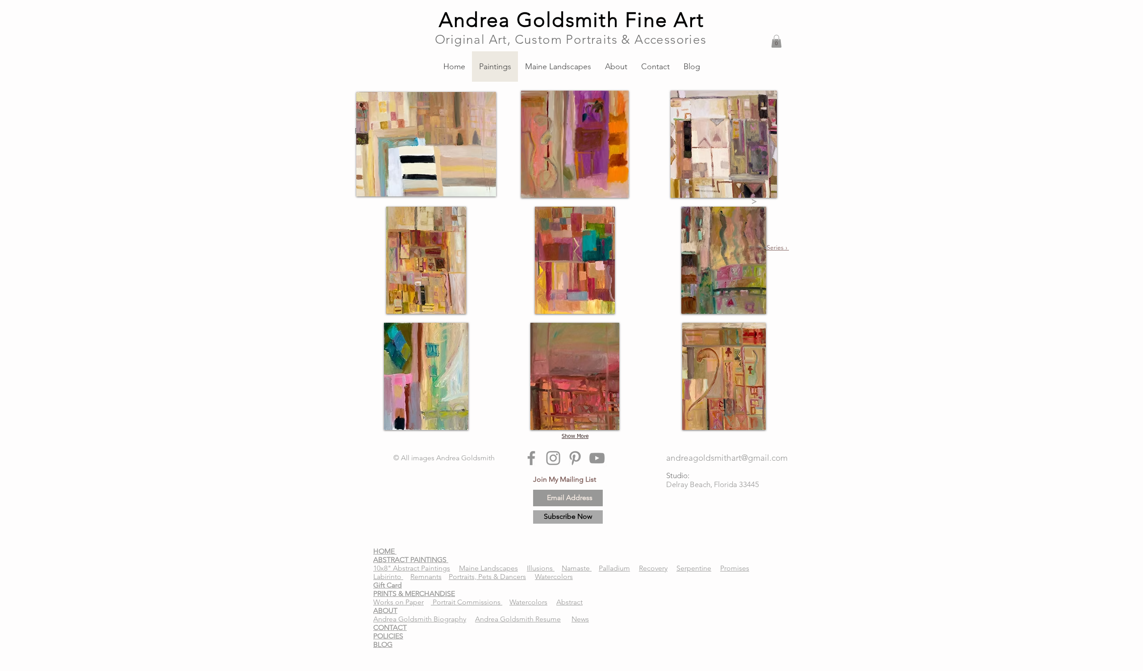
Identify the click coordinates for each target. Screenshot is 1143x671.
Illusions (541, 568)
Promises (734, 568)
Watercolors (554, 576)
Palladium (614, 568)
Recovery (653, 568)
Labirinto (388, 576)
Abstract (569, 602)
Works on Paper (398, 602)
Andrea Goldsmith (465, 458)
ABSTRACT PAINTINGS (410, 559)
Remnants (426, 576)
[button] (776, 41)
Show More (575, 436)
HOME (384, 551)
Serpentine (693, 568)
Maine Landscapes (488, 568)
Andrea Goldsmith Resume (518, 619)
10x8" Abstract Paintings (411, 568)
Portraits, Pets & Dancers (487, 576)
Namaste (577, 568)
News (580, 619)
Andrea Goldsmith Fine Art (571, 20)
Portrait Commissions (466, 602)
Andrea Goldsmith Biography (419, 619)
